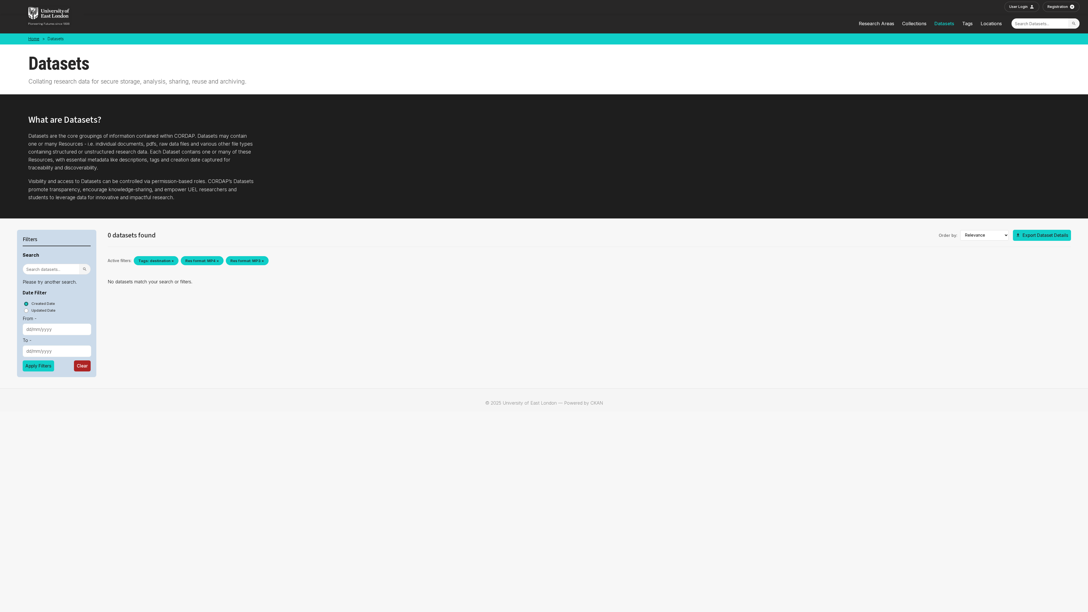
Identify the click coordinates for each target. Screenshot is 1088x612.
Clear (82, 366)
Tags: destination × (156, 260)
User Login (1018, 7)
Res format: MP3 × (247, 260)
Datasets (944, 23)
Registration (1057, 7)
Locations (991, 23)
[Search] (1074, 23)
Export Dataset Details (1045, 235)
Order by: (948, 235)
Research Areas (876, 23)
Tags (967, 23)
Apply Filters (38, 366)
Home (33, 39)
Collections (914, 23)
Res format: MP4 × (202, 260)
